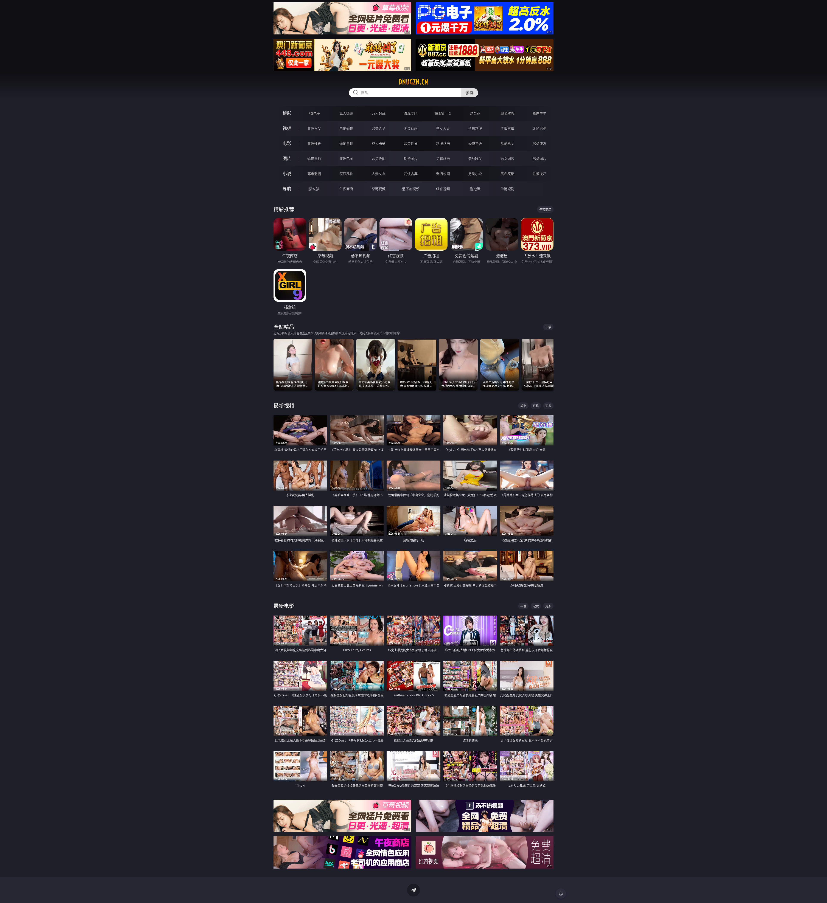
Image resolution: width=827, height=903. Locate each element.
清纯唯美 (475, 158)
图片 (287, 158)
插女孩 (314, 188)
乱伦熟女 (507, 143)
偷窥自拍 (314, 158)
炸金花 (475, 113)
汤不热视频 (410, 188)
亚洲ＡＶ (314, 128)
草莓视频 (379, 188)
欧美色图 (379, 158)
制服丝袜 (443, 143)
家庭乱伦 (346, 173)
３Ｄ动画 (411, 128)
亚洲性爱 (314, 143)
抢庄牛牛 (539, 113)
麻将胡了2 (443, 113)
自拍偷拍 (346, 128)
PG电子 (314, 113)
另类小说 (475, 173)
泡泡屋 (475, 188)
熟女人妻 (443, 128)
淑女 (536, 606)
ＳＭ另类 (539, 128)
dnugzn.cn (413, 82)
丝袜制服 (475, 128)
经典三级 (475, 143)
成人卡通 (379, 143)
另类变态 (539, 143)
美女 (523, 406)
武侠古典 (411, 173)
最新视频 (284, 405)
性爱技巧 (539, 173)
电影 (287, 143)
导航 (287, 189)
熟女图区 (507, 158)
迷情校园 (443, 173)
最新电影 (284, 605)
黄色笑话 (507, 173)
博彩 (287, 113)
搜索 (469, 92)
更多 (548, 406)
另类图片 (539, 158)
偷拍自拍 (346, 143)
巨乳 (536, 406)
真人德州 (346, 113)
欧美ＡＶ (379, 128)
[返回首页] (561, 893)
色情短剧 (507, 188)
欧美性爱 (411, 143)
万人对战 (379, 113)
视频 (287, 128)
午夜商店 (346, 188)
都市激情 (314, 173)
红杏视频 (443, 188)
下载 (548, 327)
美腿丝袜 (443, 158)
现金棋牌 (507, 113)
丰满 (523, 606)
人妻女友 (379, 173)
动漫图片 (411, 158)
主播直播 (507, 128)
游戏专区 (411, 113)
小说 (287, 174)
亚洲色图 (346, 158)
